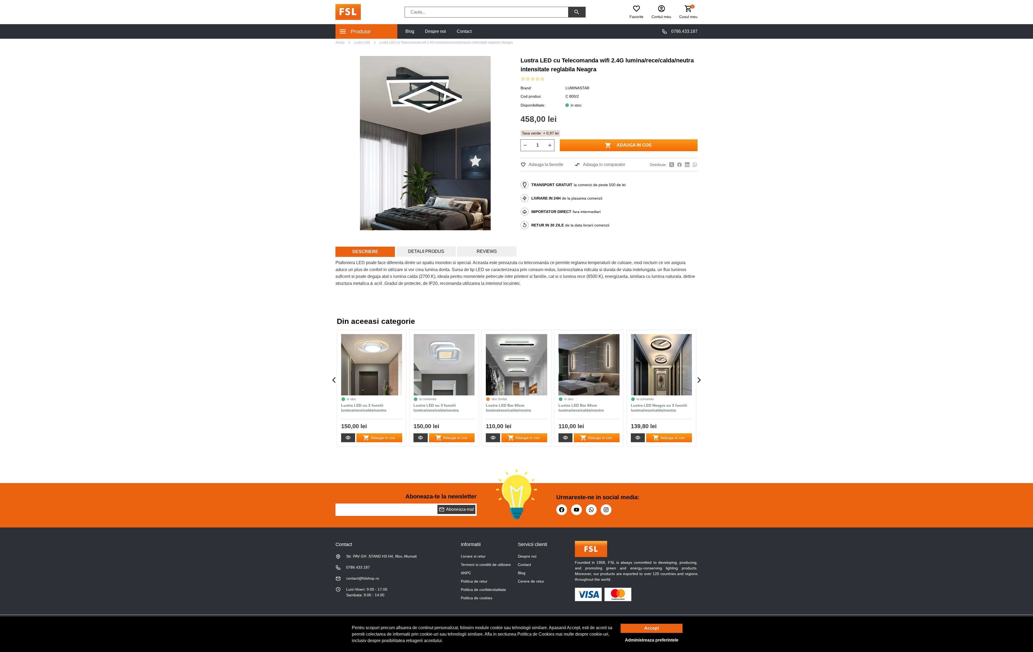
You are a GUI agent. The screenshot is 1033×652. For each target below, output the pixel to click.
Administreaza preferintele (651, 640)
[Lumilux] (348, 11)
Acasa (340, 42)
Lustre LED (362, 42)
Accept (651, 628)
